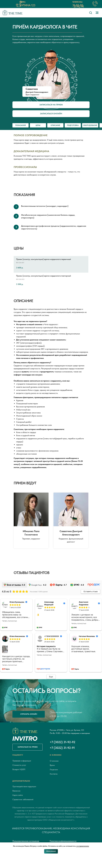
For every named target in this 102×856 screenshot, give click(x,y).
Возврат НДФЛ (18, 769)
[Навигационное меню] (97, 12)
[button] (90, 12)
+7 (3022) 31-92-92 (62, 742)
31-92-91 (79, 6)
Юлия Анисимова (17, 636)
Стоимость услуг (19, 765)
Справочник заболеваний (22, 799)
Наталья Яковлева (87, 636)
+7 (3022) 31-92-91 (62, 748)
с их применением (82, 846)
